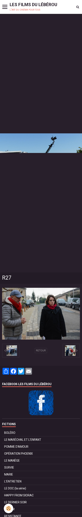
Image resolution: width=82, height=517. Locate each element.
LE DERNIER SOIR (15, 502)
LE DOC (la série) (15, 488)
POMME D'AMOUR (16, 446)
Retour (41, 350)
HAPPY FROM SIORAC (19, 495)
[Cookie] (8, 508)
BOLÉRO (9, 432)
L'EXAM (9, 509)
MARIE (8, 474)
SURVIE (9, 467)
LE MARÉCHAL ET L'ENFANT (22, 439)
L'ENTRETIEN (12, 481)
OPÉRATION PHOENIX (18, 453)
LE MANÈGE (12, 460)
